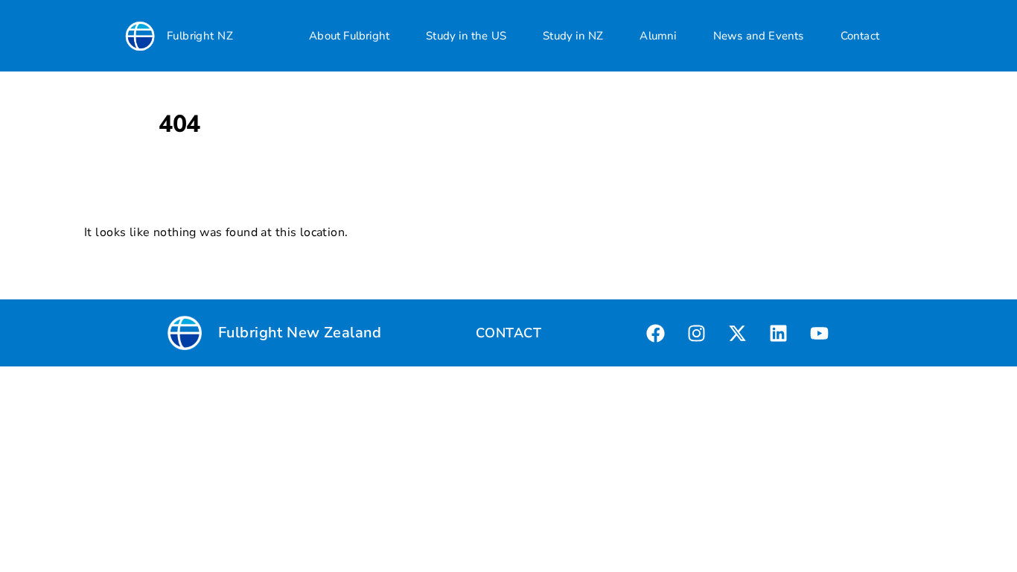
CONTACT (508, 333)
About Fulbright (349, 35)
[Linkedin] (778, 333)
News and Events (758, 35)
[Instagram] (696, 333)
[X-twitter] (737, 333)
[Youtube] (819, 333)
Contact (860, 35)
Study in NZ (573, 35)
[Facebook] (656, 333)
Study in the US (466, 35)
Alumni (658, 35)
